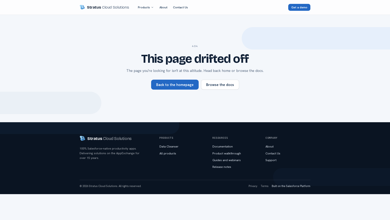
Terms (265, 186)
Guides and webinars (226, 160)
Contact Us (180, 7)
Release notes (221, 167)
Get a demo (299, 7)
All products (167, 153)
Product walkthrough (226, 153)
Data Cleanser (169, 146)
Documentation (222, 146)
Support (270, 160)
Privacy (253, 186)
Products (144, 7)
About (163, 7)
